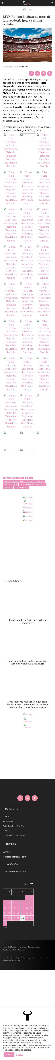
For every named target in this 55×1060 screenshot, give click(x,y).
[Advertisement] (27, 551)
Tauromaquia (21, 488)
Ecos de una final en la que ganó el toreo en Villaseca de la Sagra (27, 662)
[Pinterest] (43, 73)
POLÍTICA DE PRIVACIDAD (13, 826)
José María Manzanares (14, 481)
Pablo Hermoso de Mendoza (33, 484)
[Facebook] (31, 73)
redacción (23, 67)
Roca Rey (8, 488)
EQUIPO (6, 851)
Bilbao (29, 478)
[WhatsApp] (49, 73)
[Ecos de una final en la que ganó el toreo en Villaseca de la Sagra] (27, 643)
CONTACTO (7, 816)
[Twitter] (37, 73)
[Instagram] (27, 798)
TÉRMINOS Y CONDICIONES (14, 835)
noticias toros (10, 484)
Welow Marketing (19, 950)
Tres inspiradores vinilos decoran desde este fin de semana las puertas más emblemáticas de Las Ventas (27, 704)
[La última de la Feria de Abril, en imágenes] (27, 602)
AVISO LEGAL (8, 821)
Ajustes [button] (19, 1054)
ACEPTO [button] (9, 1054)
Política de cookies (22, 1050)
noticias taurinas (35, 481)
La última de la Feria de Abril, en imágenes (27, 621)
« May (5, 927)
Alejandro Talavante (13, 478)
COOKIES (7, 830)
